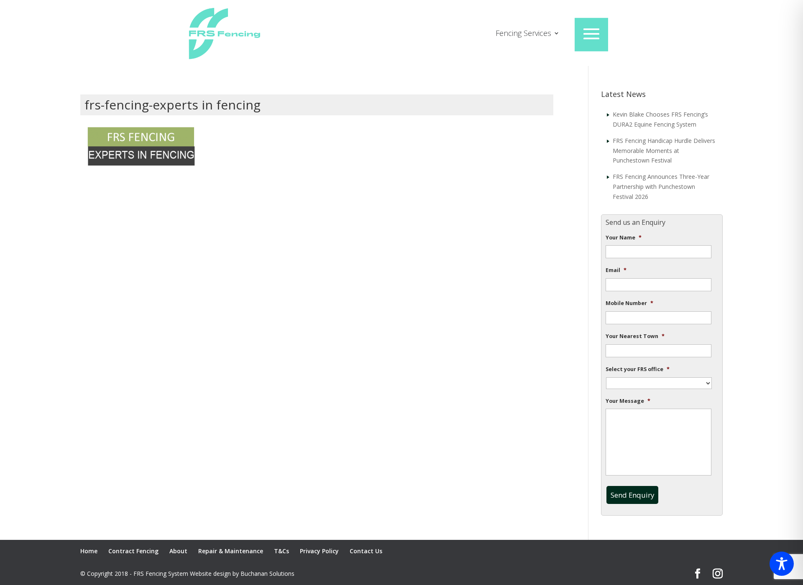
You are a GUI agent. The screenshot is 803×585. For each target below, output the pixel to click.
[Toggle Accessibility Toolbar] (782, 564)
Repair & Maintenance (230, 551)
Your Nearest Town (635, 336)
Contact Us (366, 551)
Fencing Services (523, 34)
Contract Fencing (133, 551)
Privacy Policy (319, 551)
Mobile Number (629, 303)
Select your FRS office (638, 369)
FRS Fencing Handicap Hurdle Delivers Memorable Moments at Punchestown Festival (664, 151)
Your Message (628, 401)
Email (616, 270)
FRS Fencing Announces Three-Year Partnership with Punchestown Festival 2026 (661, 187)
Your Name (624, 237)
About (178, 551)
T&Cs (281, 551)
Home (88, 551)
